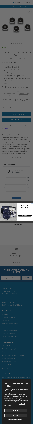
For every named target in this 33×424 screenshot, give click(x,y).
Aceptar (15, 410)
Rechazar (15, 415)
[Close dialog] (32, 203)
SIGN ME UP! (24, 215)
